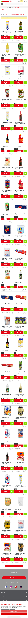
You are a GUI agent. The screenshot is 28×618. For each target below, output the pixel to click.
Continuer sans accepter (4, 602)
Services (3, 596)
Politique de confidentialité (5, 609)
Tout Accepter (14, 614)
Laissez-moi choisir (14, 611)
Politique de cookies (12, 609)
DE (19, 1)
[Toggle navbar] (2, 4)
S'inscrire (15, 577)
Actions (2, 14)
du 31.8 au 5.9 (5, 9)
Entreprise (4, 600)
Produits (3, 592)
